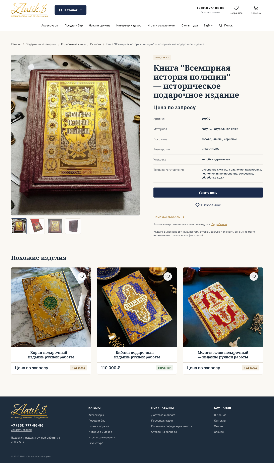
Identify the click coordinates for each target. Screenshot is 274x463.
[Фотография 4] (73, 226)
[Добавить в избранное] (82, 276)
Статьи (218, 426)
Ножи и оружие (99, 25)
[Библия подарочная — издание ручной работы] (137, 307)
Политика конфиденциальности (171, 426)
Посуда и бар (74, 25)
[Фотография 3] (55, 226)
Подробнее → (219, 224)
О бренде (220, 415)
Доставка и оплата (163, 415)
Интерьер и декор (128, 25)
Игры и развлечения (161, 25)
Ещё (207, 25)
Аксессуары (50, 25)
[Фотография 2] (37, 226)
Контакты (220, 420)
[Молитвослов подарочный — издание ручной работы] (223, 307)
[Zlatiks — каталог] (29, 10)
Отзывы (219, 431)
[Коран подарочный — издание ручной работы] (51, 307)
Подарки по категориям (41, 44)
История (95, 44)
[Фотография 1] (19, 226)
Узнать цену (208, 193)
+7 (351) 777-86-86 (27, 425)
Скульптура (190, 25)
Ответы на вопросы (164, 431)
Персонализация (162, 420)
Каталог (16, 44)
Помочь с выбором (168, 217)
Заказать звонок (210, 12)
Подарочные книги (73, 44)
